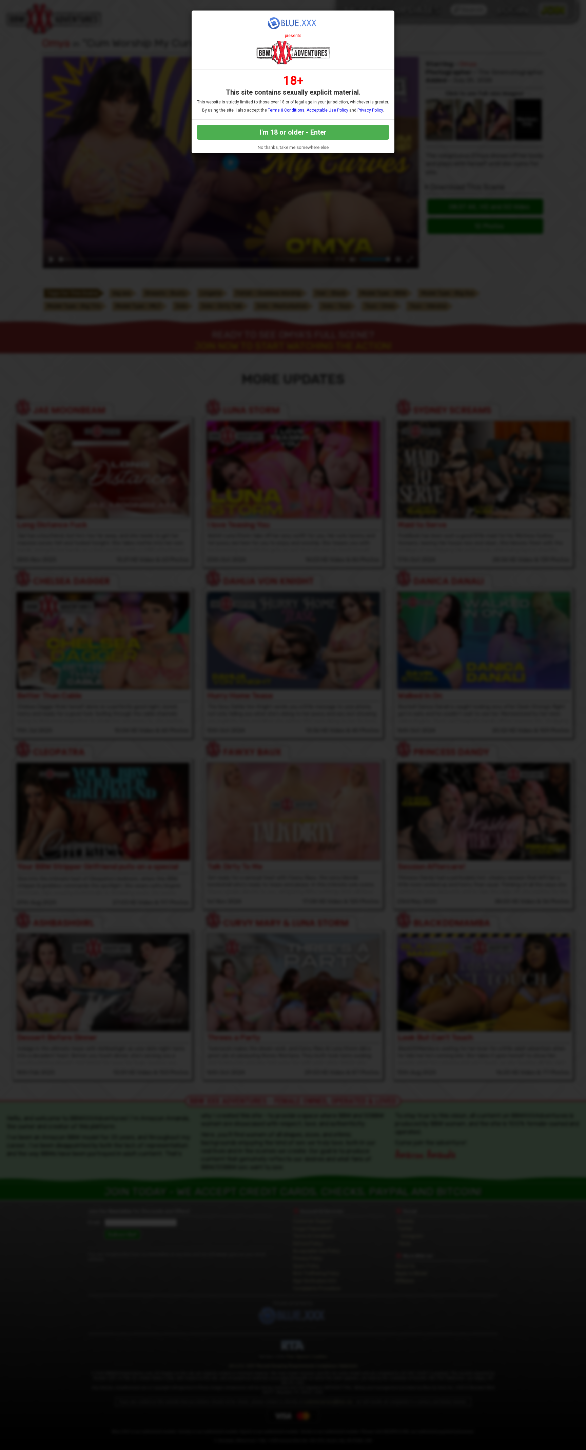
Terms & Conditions (286, 110)
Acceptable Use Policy (327, 110)
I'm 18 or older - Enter (293, 132)
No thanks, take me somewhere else (293, 147)
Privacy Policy (370, 110)
